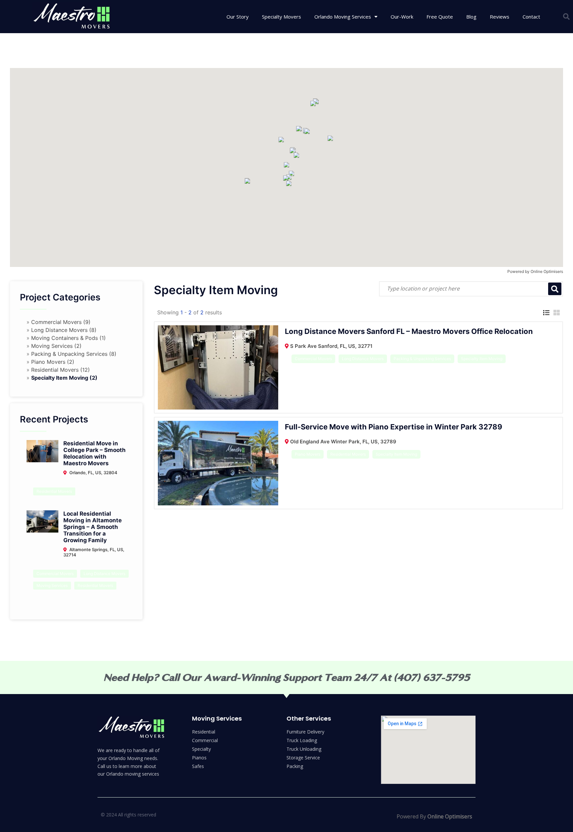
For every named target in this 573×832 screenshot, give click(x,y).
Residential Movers (54, 491)
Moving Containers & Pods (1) (68, 338)
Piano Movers (307, 454)
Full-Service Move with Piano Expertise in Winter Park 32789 (393, 426)
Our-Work (402, 16)
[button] (566, 16)
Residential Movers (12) (60, 369)
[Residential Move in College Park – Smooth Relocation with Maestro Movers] (42, 450)
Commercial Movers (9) (61, 322)
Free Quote (439, 16)
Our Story (237, 16)
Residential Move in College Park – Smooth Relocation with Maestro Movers (94, 453)
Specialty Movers (281, 16)
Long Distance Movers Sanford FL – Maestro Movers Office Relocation (409, 331)
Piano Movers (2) (52, 361)
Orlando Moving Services (342, 16)
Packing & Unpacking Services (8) (73, 354)
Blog (471, 16)
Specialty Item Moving (481, 358)
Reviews (499, 16)
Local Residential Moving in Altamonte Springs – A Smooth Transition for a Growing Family (92, 527)
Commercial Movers (55, 573)
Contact (531, 16)
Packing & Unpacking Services (422, 358)
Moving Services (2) (56, 346)
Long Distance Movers (104, 573)
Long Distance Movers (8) (63, 330)
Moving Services (52, 585)
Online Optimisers (547, 271)
